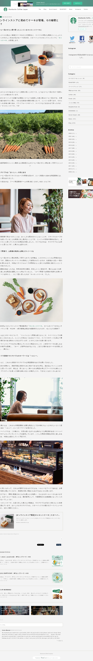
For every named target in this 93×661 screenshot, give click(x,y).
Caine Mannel (6, 630)
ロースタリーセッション (77, 78)
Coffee (72, 94)
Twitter (86, 9)
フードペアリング (75, 86)
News (70, 9)
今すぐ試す (67, 3)
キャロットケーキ (35, 326)
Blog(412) (16, 534)
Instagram (78, 9)
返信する (60, 640)
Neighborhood (74, 107)
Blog (45, 9)
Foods (72, 98)
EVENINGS (73, 110)
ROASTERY (63, 9)
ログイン (77, 3)
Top (40, 9)
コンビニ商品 (74, 102)
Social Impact (53, 9)
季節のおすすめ (74, 90)
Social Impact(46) (8, 534)
